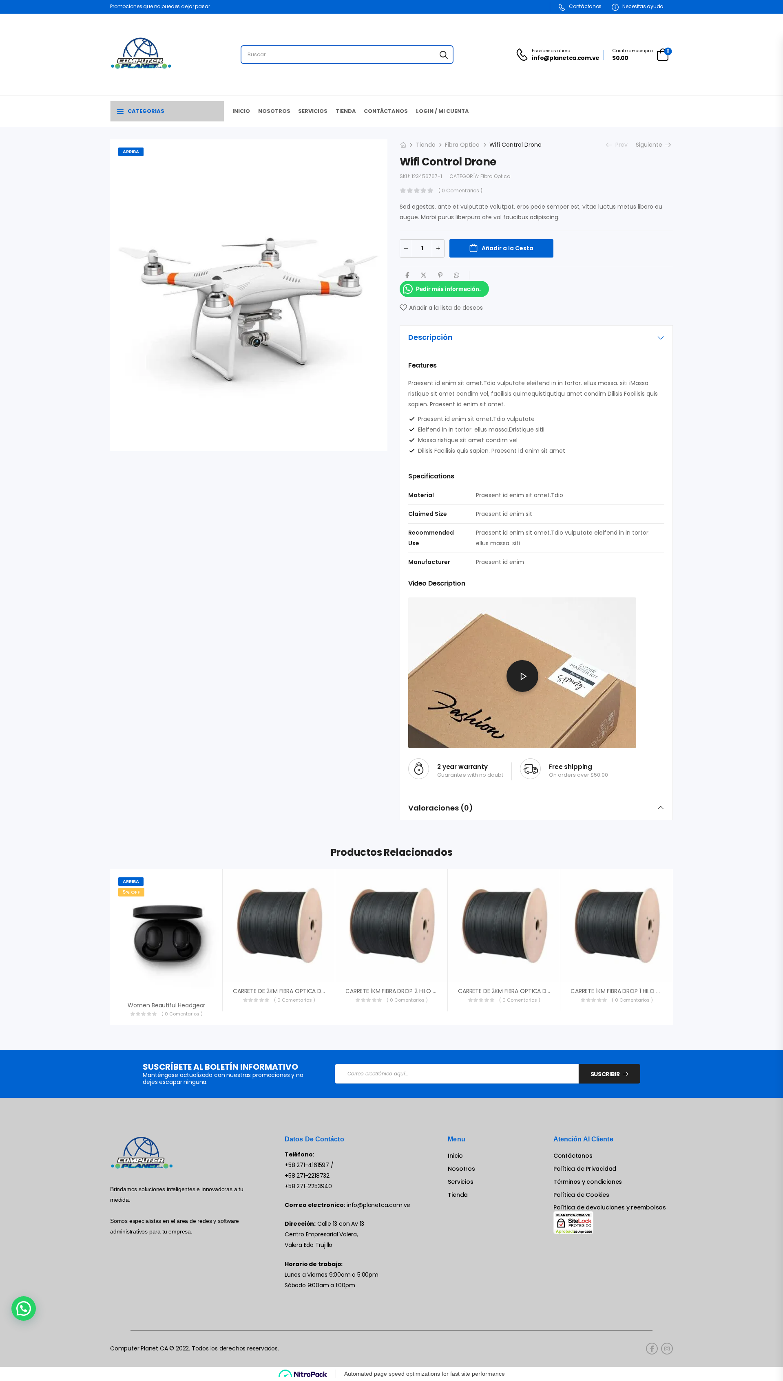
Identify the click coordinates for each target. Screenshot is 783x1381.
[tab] (536, 337)
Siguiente (651, 145)
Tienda (346, 111)
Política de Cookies (581, 1195)
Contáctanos (585, 6)
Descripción (430, 337)
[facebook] (652, 1349)
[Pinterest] (440, 275)
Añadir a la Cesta (507, 248)
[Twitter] (423, 275)
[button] (23, 1308)
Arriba (131, 151)
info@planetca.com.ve (378, 1205)
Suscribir (605, 1074)
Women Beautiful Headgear (167, 1005)
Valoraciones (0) (440, 808)
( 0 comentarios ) (460, 190)
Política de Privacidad (584, 1168)
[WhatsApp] (456, 275)
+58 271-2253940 (308, 1186)
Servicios (312, 111)
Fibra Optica (462, 145)
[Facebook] (407, 275)
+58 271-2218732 (307, 1176)
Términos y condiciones (587, 1181)
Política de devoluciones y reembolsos (609, 1207)
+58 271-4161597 (307, 1165)
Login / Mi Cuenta (442, 111)
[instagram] (667, 1349)
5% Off (131, 892)
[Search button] (444, 54)
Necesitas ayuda (643, 6)
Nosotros (274, 111)
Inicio (241, 111)
